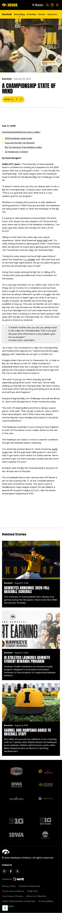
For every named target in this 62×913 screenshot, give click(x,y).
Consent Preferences (29, 886)
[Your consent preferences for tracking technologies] (5, 908)
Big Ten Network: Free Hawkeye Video (23, 147)
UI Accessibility (45, 901)
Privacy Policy (9, 886)
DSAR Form (32, 891)
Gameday (52, 14)
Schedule (31, 14)
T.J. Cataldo (29, 259)
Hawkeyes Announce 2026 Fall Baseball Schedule (27, 589)
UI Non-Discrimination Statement (18, 901)
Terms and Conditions (13, 891)
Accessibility (8, 906)
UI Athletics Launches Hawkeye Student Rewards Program (27, 659)
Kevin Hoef (42, 240)
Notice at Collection (36, 896)
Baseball (7, 78)
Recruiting (19, 14)
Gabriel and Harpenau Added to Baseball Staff (27, 732)
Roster (41, 14)
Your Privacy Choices (12, 896)
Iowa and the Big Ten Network (20, 142)
